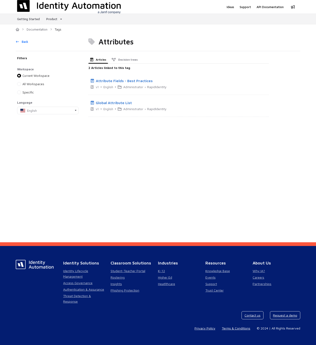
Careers (258, 277)
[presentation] (99, 60)
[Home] (17, 29)
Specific (28, 92)
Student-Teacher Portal (128, 271)
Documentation (37, 29)
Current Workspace (36, 76)
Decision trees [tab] (128, 59)
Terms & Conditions (236, 328)
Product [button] (51, 19)
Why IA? (259, 271)
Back (24, 42)
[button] (305, 333)
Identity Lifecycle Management (75, 273)
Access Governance (78, 283)
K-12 (161, 271)
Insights (116, 284)
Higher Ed (165, 277)
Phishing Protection (125, 290)
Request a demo (285, 315)
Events (210, 277)
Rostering (118, 277)
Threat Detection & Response (77, 298)
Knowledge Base (217, 271)
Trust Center (214, 290)
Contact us (252, 315)
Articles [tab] (100, 59)
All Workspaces (33, 84)
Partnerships (262, 284)
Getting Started (28, 19)
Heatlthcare (166, 284)
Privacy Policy (205, 328)
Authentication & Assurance (83, 289)
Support (211, 284)
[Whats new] (293, 7)
